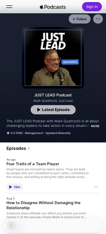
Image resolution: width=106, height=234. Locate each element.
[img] (52, 6)
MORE (95, 126)
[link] (18, 148)
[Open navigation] (9, 6)
